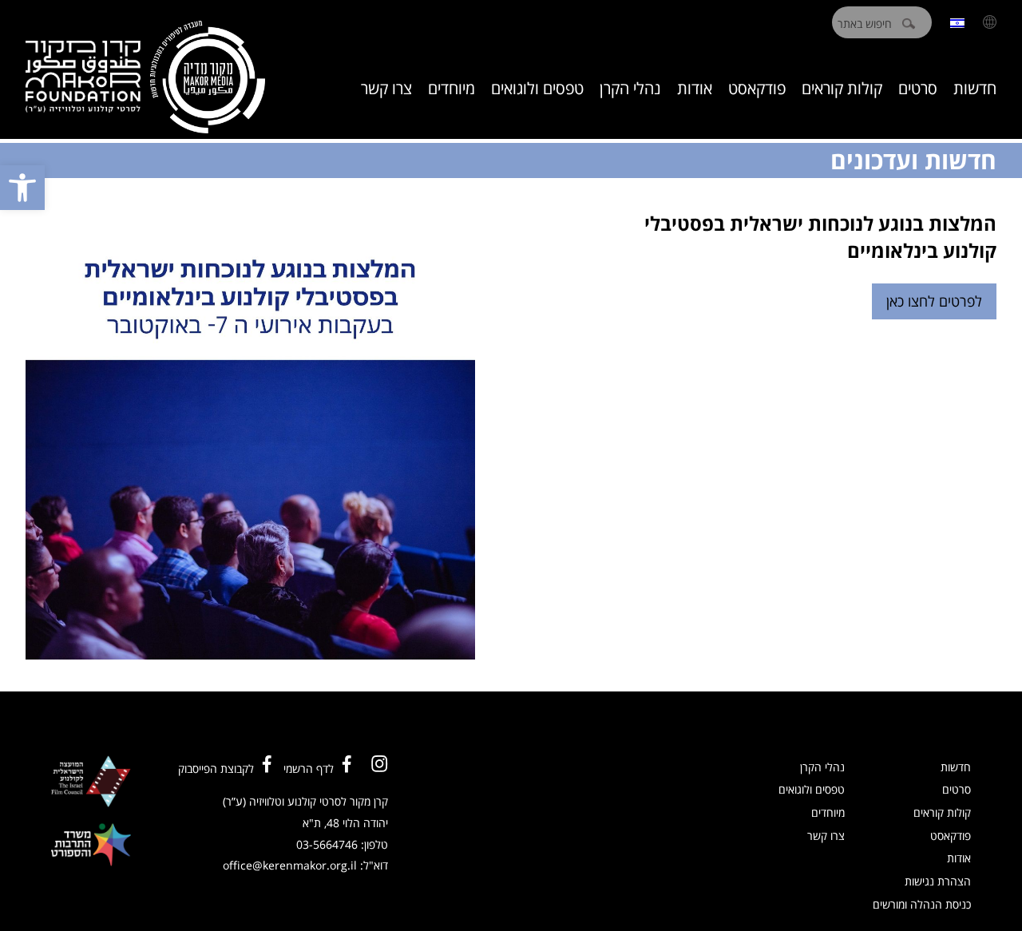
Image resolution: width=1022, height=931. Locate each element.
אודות (694, 88)
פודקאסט (757, 88)
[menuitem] (957, 22)
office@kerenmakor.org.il (290, 865)
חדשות (974, 88)
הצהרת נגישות (938, 881)
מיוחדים (451, 88)
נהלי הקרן (630, 88)
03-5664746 (327, 844)
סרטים (917, 88)
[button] (22, 187)
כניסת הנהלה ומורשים (922, 904)
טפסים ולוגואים (537, 88)
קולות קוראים (842, 88)
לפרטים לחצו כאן (934, 301)
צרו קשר (386, 88)
